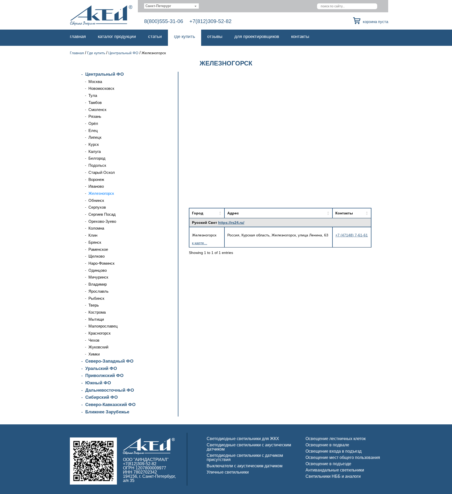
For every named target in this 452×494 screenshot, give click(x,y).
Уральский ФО (101, 368)
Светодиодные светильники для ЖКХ (243, 438)
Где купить (184, 36)
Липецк (94, 137)
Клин (92, 235)
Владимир (97, 284)
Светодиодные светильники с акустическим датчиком (249, 447)
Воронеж (96, 179)
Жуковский (98, 347)
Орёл (93, 123)
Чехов (93, 340)
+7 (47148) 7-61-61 (351, 235)
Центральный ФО (123, 53)
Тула (92, 95)
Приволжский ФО (104, 375)
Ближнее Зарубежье (107, 411)
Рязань (94, 116)
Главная (78, 36)
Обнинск (96, 200)
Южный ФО (98, 382)
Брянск (94, 242)
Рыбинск (96, 298)
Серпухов (97, 207)
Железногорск (101, 193)
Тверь (93, 305)
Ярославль (98, 291)
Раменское (98, 249)
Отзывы (214, 36)
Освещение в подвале (327, 445)
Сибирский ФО (101, 397)
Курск (93, 144)
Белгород (96, 158)
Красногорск (99, 333)
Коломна (96, 228)
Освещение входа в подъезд (333, 451)
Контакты (300, 36)
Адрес (233, 213)
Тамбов (95, 102)
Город (197, 213)
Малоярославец (103, 326)
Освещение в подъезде (328, 464)
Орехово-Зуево (102, 221)
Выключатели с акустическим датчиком (244, 466)
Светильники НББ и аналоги (333, 476)
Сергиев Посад (102, 214)
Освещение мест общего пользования (343, 457)
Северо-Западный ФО (109, 361)
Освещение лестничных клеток (336, 438)
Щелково (96, 256)
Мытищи (96, 319)
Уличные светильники (228, 472)
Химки (94, 354)
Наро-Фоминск (101, 263)
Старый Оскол (101, 172)
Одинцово (97, 270)
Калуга (94, 151)
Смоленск (97, 109)
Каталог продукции (117, 36)
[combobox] (171, 6)
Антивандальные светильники (335, 470)
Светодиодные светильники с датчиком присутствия (245, 457)
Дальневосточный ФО (109, 390)
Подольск (97, 165)
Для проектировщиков (256, 36)
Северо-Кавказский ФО (110, 404)
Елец (93, 130)
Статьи (155, 36)
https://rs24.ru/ (231, 222)
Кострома (97, 312)
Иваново (96, 186)
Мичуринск (98, 277)
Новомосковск (101, 88)
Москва (95, 81)
